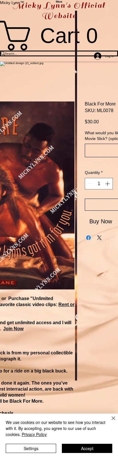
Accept (87, 448)
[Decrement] (90, 183)
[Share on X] (99, 237)
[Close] (110, 422)
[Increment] (108, 183)
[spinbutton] (99, 183)
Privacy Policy (34, 434)
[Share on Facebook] (88, 237)
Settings (31, 448)
